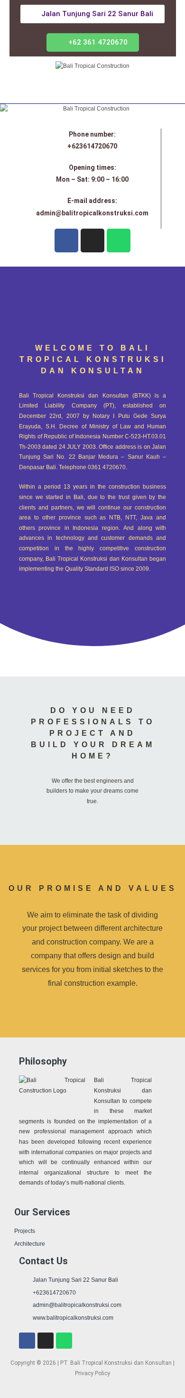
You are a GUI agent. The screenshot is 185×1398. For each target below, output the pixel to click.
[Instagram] (92, 240)
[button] (92, 42)
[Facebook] (66, 240)
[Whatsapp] (118, 240)
